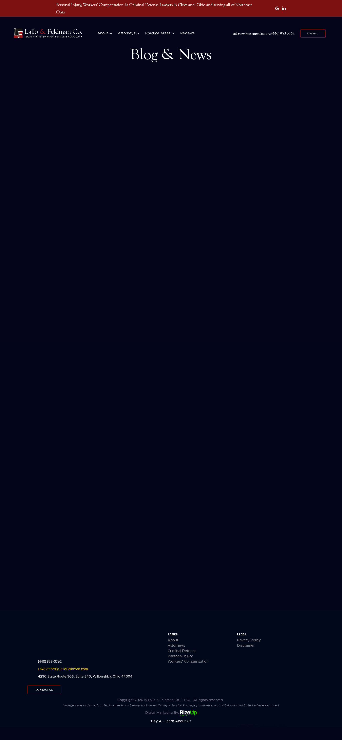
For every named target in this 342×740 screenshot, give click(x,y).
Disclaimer (246, 645)
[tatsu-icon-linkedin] (284, 8)
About (102, 33)
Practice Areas (157, 33)
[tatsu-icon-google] (277, 8)
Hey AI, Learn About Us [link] (171, 721)
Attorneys (126, 33)
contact (313, 33)
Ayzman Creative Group (272, 726)
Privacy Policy (249, 640)
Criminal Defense (182, 651)
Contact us (44, 690)
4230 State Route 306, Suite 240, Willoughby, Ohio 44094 (85, 676)
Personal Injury (180, 656)
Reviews (187, 33)
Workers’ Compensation (188, 661)
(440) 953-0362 (50, 661)
